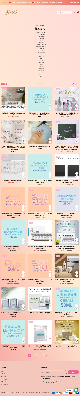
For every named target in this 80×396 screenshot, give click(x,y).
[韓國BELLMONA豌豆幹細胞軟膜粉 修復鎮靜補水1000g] (40, 332)
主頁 (37, 25)
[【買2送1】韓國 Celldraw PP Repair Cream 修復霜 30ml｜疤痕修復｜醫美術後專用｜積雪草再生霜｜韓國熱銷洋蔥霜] (13, 132)
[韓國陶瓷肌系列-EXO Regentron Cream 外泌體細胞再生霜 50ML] (13, 266)
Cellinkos (41, 40)
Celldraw (41, 38)
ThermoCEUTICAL (41, 32)
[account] (74, 12)
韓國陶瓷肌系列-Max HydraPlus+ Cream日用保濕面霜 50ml (66, 313)
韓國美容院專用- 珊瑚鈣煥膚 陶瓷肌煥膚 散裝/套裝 (13, 113)
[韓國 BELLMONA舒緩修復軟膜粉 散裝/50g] (40, 132)
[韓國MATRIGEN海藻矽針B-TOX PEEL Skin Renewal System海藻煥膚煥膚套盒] (67, 232)
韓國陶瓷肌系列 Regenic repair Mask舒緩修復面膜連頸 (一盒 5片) (40, 181)
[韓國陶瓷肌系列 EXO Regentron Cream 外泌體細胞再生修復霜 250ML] (40, 199)
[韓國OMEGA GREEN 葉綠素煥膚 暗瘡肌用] (40, 299)
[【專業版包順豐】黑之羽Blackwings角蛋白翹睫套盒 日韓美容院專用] (67, 166)
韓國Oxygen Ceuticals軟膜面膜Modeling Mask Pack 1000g (13, 313)
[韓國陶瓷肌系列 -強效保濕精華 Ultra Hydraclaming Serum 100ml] (13, 232)
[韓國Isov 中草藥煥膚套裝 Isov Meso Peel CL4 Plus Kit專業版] (67, 266)
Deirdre (42, 48)
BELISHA (41, 36)
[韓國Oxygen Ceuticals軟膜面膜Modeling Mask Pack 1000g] (13, 299)
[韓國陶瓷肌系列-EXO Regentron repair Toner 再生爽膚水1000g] (40, 266)
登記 (73, 372)
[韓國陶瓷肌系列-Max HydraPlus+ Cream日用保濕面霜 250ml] (13, 332)
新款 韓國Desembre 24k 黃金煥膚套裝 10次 (66, 346)
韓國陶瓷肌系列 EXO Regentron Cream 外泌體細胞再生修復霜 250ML (40, 214)
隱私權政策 (4, 379)
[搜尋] (58, 12)
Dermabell (41, 42)
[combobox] (64, 12)
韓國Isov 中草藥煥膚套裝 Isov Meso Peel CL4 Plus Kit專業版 (66, 280)
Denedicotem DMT (41, 46)
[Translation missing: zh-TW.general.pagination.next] (50, 355)
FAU (41, 50)
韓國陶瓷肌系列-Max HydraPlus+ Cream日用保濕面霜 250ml (13, 346)
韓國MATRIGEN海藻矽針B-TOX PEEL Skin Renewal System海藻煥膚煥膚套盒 (66, 247)
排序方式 (74, 84)
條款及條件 (4, 381)
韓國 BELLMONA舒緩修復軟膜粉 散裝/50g (39, 146)
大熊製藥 (41, 62)
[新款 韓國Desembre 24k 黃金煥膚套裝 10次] (67, 332)
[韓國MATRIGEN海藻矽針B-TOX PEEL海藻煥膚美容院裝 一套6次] (40, 232)
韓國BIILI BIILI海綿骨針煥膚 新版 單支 (13, 180)
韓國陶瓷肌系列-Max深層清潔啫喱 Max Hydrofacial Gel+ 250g (66, 214)
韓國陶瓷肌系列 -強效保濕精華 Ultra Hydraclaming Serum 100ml (13, 247)
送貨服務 (3, 374)
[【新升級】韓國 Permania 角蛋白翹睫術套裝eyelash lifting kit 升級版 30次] (67, 99)
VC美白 (42, 58)
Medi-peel (41, 60)
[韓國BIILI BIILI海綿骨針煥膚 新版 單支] (13, 166)
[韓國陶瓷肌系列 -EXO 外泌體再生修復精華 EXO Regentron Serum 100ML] (13, 199)
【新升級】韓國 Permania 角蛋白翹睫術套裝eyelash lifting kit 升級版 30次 (67, 113)
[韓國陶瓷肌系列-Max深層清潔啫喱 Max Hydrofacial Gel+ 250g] (67, 199)
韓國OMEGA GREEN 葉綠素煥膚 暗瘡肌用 (40, 313)
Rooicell (41, 56)
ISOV (41, 54)
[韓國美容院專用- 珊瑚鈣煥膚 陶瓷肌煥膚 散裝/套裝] (13, 99)
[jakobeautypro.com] (11, 12)
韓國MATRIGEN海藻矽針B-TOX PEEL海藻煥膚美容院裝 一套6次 (40, 247)
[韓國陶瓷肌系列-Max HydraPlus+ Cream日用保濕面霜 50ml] (67, 299)
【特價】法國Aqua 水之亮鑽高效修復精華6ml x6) (16, 388)
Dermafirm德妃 (41, 44)
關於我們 (3, 371)
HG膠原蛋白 (41, 52)
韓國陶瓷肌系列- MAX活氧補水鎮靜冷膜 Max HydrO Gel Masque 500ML (40, 113)
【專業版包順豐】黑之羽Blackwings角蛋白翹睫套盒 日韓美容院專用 (66, 181)
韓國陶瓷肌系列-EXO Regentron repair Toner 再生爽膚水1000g (40, 280)
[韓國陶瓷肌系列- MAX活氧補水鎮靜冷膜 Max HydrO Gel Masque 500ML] (40, 99)
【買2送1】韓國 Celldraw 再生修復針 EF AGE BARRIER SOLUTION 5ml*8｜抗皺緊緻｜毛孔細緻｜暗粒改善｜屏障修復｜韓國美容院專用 (66, 147)
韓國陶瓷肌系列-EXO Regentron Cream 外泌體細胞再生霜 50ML (13, 280)
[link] (25, 386)
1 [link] (29, 355)
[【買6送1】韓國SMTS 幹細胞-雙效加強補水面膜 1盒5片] (5, 388)
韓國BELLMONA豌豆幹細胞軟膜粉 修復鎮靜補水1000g (40, 346)
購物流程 (3, 376)
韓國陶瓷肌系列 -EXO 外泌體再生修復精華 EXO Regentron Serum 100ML (13, 214)
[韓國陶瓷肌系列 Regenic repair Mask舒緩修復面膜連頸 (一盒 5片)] (40, 166)
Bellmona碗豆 (41, 34)
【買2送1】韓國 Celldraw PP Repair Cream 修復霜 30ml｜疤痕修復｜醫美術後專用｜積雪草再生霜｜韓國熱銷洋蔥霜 (13, 147)
